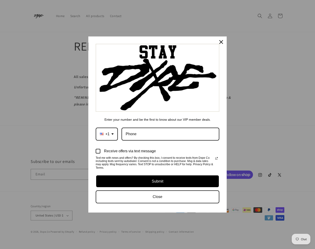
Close (157, 197)
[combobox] (107, 134)
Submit (157, 181)
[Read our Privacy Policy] (216, 158)
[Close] (221, 42)
